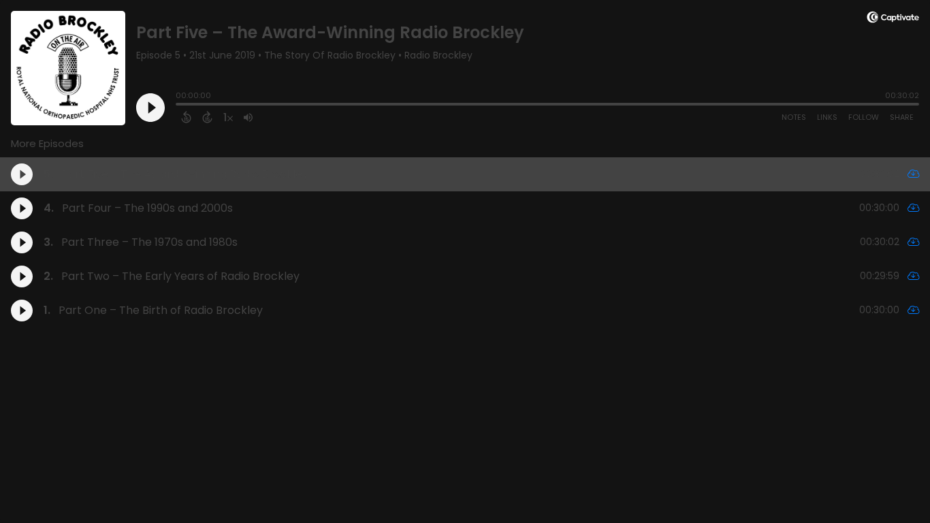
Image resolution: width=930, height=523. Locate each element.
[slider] (179, 105)
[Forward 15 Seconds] (207, 117)
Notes (794, 117)
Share (902, 117)
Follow (863, 117)
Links (827, 117)
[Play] (150, 107)
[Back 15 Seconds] (186, 117)
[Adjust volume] (248, 117)
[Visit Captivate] (893, 19)
